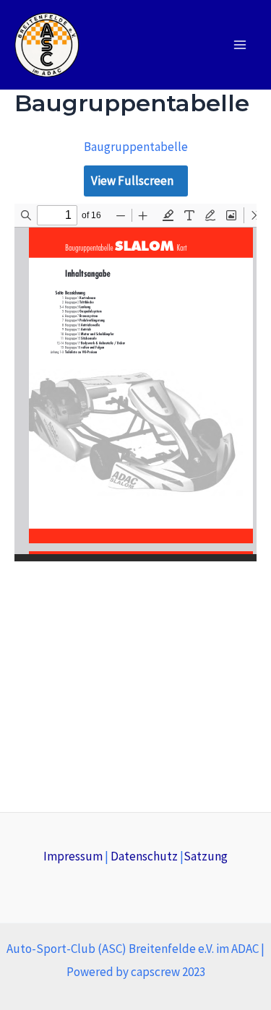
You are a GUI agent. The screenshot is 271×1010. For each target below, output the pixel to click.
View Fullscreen (132, 181)
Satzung (206, 856)
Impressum (73, 856)
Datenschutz (144, 856)
